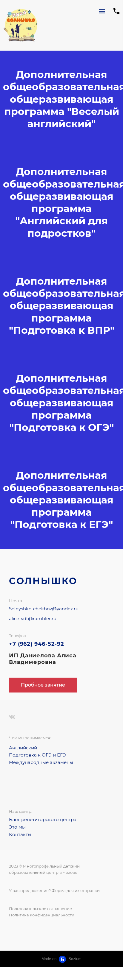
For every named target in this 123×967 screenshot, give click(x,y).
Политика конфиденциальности (41, 915)
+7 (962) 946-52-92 (36, 644)
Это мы (17, 827)
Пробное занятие (43, 685)
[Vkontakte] (12, 716)
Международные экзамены (41, 762)
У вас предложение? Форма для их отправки (54, 890)
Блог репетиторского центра (42, 819)
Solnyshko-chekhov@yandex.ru (44, 609)
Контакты (20, 834)
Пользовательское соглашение (40, 908)
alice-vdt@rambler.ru (32, 618)
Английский (23, 748)
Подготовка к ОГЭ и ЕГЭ (37, 755)
